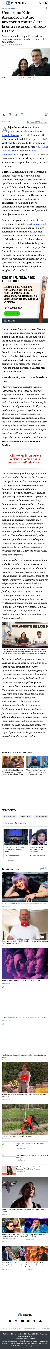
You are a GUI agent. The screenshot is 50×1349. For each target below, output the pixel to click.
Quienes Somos (16, 1329)
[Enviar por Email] (22, 114)
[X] (16, 1321)
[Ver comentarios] (46, 9)
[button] (25, 64)
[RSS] (34, 1321)
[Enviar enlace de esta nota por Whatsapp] (16, 114)
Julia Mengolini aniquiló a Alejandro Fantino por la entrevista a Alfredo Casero (25, 459)
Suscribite (12, 313)
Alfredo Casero (10, 135)
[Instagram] (28, 1321)
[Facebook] (10, 1321)
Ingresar (39, 3)
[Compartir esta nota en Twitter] (10, 114)
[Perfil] (25, 1316)
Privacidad (36, 1329)
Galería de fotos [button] (13, 44)
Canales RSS (6, 1329)
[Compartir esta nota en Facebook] (4, 114)
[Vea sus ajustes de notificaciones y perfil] (45, 3)
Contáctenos (27, 1329)
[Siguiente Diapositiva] (46, 842)
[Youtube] (22, 1321)
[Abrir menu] (3, 3)
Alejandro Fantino (9, 816)
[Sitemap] (40, 1321)
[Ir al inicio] (16, 3)
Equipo (44, 1329)
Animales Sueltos (41, 816)
